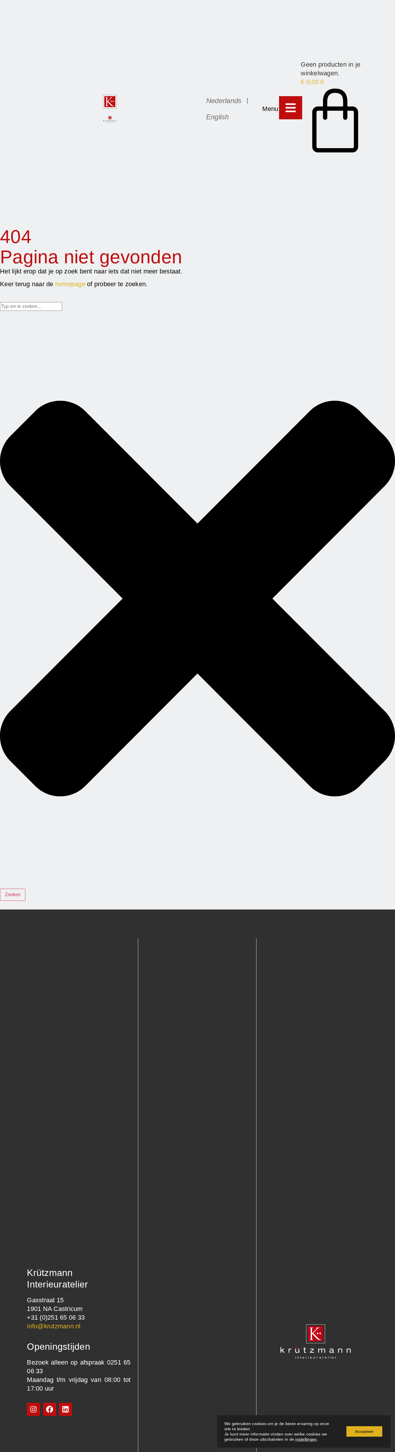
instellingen (306, 1439)
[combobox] (31, 306)
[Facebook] (49, 1409)
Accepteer (364, 1431)
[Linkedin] (65, 1409)
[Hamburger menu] (290, 107)
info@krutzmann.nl (53, 1326)
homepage (70, 284)
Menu (270, 108)
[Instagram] (33, 1409)
